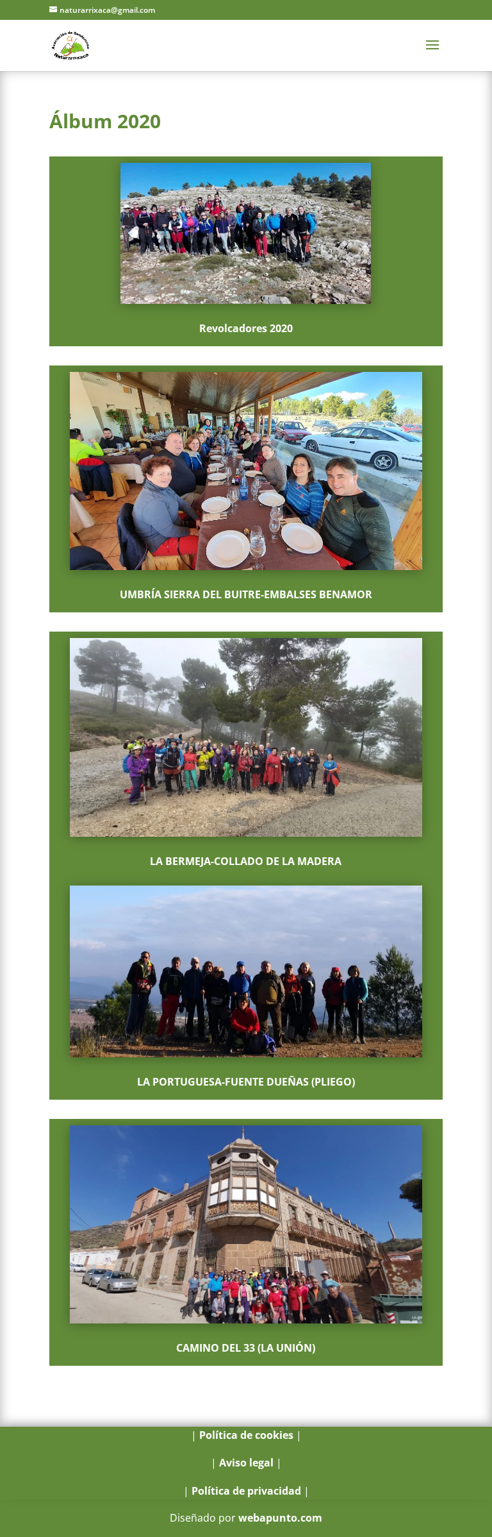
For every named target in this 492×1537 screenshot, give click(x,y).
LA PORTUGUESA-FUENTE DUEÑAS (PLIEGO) (246, 1082)
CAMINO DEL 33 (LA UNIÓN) (245, 1348)
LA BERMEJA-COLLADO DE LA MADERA (245, 861)
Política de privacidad (246, 1491)
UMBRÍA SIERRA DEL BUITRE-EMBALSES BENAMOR (246, 594)
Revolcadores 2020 (246, 328)
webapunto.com (280, 1518)
